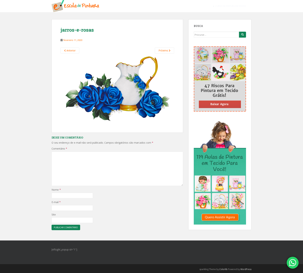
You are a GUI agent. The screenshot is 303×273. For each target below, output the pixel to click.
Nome (56, 189)
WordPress (245, 269)
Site (54, 214)
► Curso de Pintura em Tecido (229, 6)
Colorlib (223, 269)
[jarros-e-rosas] (117, 89)
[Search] (242, 35)
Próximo (164, 50)
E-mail (56, 202)
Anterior (71, 50)
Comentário (59, 148)
